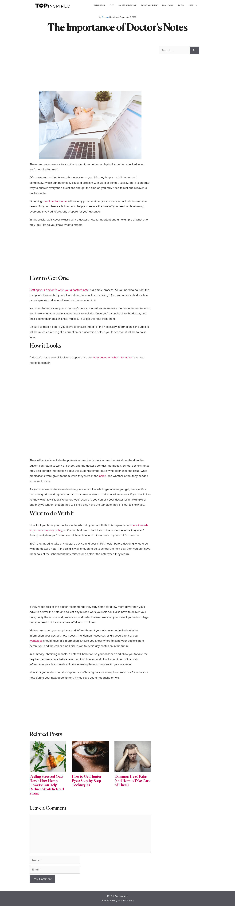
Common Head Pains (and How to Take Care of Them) (132, 781)
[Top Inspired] (52, 5)
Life (191, 5)
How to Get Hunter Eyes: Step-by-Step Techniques (87, 781)
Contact (129, 900)
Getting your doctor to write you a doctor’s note (59, 290)
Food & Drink (149, 5)
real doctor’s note (56, 201)
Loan (181, 5)
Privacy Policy (117, 900)
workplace (36, 640)
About (104, 900)
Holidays (167, 5)
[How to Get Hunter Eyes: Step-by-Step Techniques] (90, 769)
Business (99, 5)
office (102, 476)
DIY (112, 5)
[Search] (194, 50)
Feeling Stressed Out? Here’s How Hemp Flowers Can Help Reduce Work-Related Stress (47, 785)
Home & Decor (127, 5)
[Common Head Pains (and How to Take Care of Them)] (132, 769)
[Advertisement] (90, 68)
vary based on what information (113, 357)
